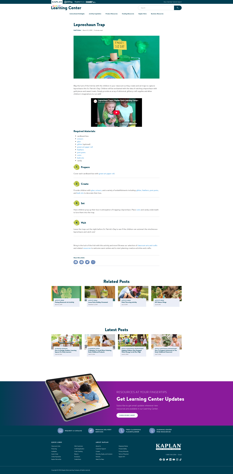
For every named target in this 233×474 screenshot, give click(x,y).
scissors (80, 139)
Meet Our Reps (100, 459)
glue (79, 141)
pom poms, (154, 190)
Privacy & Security (123, 451)
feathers (80, 149)
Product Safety (123, 449)
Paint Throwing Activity (129, 302)
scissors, (98, 190)
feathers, (145, 190)
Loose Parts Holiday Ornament (98, 302)
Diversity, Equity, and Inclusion (104, 454)
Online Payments (56, 457)
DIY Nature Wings (160, 302)
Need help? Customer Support (174, 2)
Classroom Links (55, 446)
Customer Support (101, 449)
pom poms (81, 152)
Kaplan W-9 (122, 457)
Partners (98, 457)
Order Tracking (78, 451)
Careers (98, 451)
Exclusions (77, 457)
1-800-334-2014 (171, 455)
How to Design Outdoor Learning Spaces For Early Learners (65, 351)
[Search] (178, 8)
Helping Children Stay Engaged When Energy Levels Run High (132, 351)
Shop (165, 2)
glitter (80, 144)
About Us (98, 446)
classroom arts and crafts (147, 245)
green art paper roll (85, 147)
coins (79, 155)
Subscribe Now (127, 415)
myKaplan (54, 451)
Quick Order (54, 454)
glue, (93, 190)
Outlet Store (77, 459)
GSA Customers (78, 446)
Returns (76, 454)
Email (180, 455)
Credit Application (79, 449)
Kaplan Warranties (56, 459)
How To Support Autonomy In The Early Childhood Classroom (166, 351)
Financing (54, 449)
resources (87, 248)
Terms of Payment (124, 454)
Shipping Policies (123, 446)
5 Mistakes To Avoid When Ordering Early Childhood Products (99, 351)
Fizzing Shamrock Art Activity (64, 302)
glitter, (139, 190)
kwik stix (80, 158)
